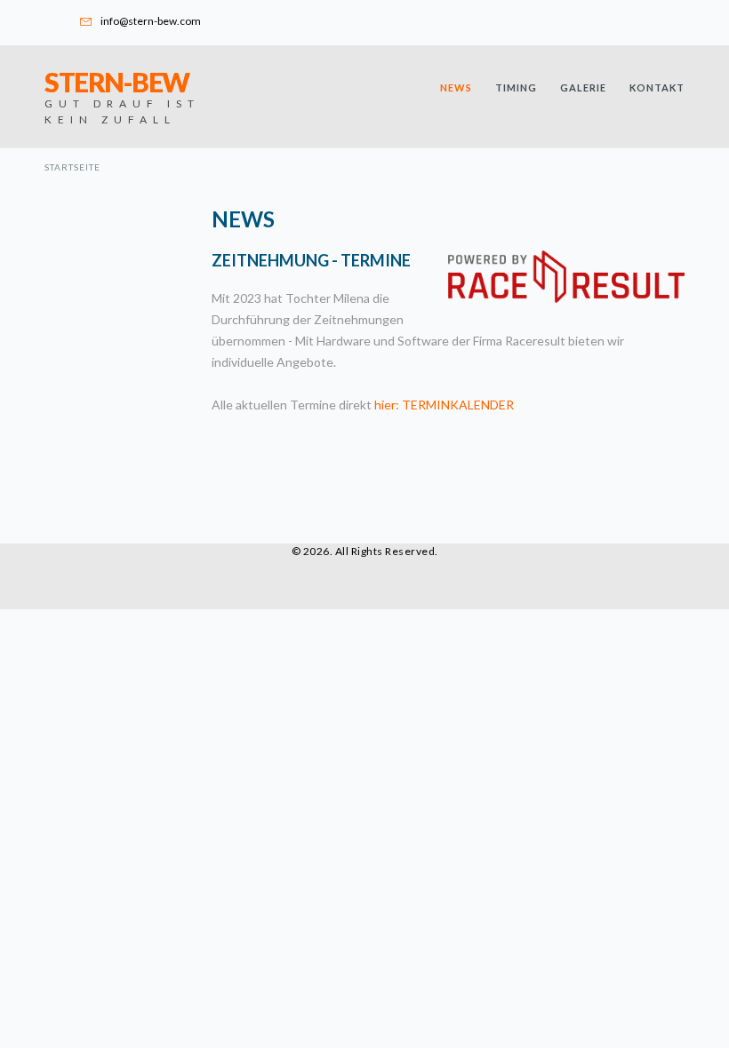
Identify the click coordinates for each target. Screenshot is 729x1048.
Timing (516, 87)
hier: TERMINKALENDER (444, 404)
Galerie (583, 87)
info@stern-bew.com (150, 21)
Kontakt (657, 87)
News (456, 87)
